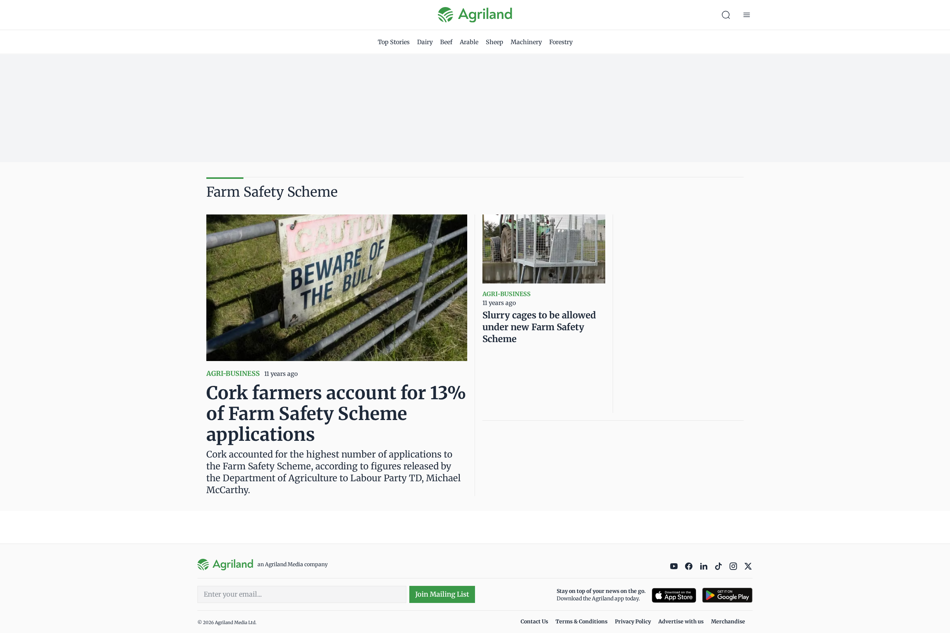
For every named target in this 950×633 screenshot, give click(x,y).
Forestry (561, 42)
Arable (469, 42)
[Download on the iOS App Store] (674, 595)
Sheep (494, 42)
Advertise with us (681, 621)
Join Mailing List (442, 594)
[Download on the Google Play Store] (727, 595)
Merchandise (728, 621)
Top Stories (394, 42)
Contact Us (534, 621)
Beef (446, 42)
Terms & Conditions (581, 621)
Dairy (425, 42)
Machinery (526, 42)
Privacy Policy (633, 621)
